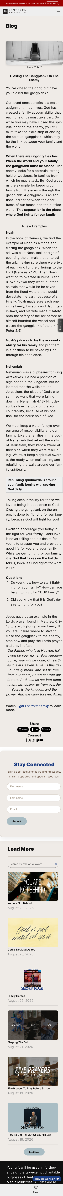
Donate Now (51, 3)
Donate (60, 325)
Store (35, 1192)
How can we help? (45, 1178)
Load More (34, 1152)
